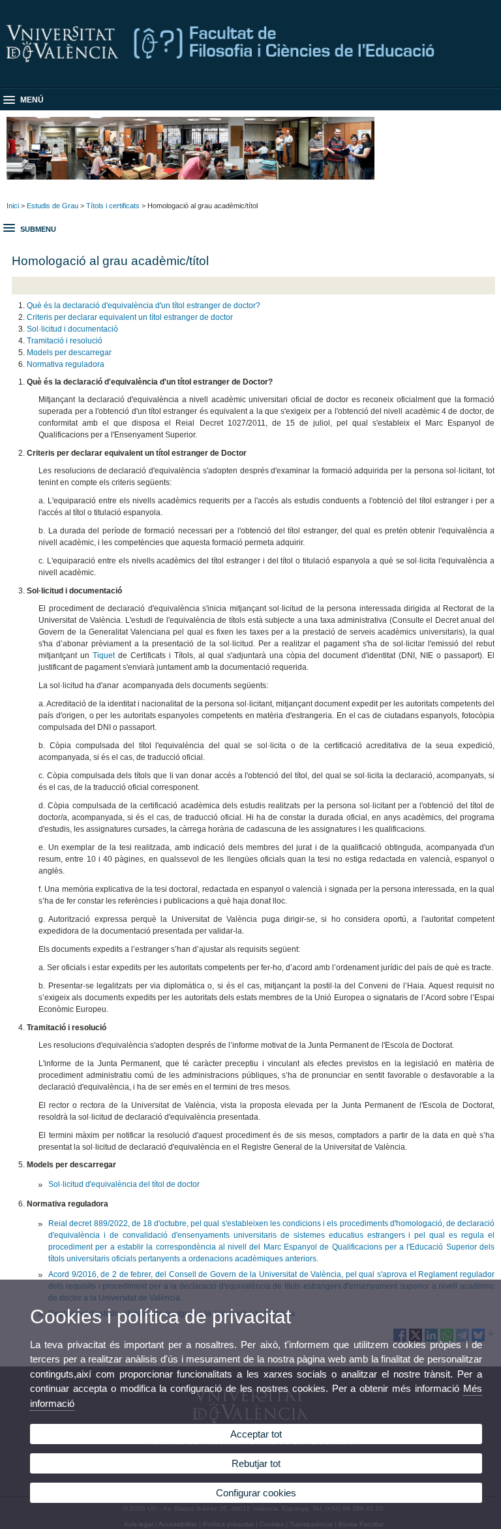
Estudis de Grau (52, 206)
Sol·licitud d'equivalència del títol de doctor (124, 1184)
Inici (13, 206)
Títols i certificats (113, 206)
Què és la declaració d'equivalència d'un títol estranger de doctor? (143, 305)
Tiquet (104, 655)
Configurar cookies (256, 1492)
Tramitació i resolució (64, 340)
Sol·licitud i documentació (72, 329)
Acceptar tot (256, 1434)
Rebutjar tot (256, 1463)
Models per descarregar (69, 352)
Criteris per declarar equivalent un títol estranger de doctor (130, 317)
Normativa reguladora (65, 364)
